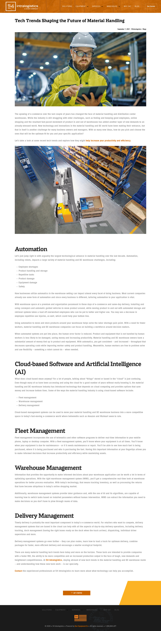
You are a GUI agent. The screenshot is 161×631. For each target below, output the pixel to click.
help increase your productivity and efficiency (108, 141)
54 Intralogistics (54, 560)
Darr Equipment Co (81, 626)
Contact (18, 571)
